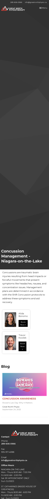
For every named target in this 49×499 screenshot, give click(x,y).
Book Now (23, 323)
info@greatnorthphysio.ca (36, 2)
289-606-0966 (16, 2)
